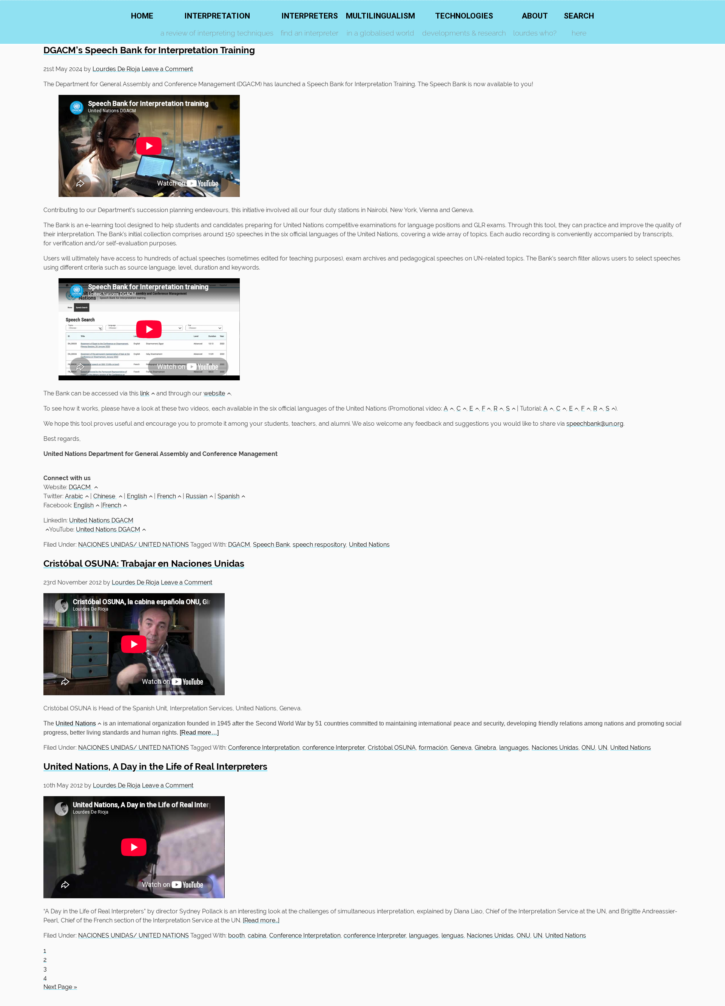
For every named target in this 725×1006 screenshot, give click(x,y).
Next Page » (60, 986)
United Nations (369, 544)
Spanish (228, 496)
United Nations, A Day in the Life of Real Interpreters (155, 766)
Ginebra (485, 747)
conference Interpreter (333, 747)
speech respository (319, 544)
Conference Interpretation (263, 747)
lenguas (452, 935)
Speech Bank (271, 544)
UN (602, 747)
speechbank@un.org (594, 423)
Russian (196, 496)
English (137, 496)
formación (433, 747)
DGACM (80, 487)
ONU (588, 747)
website (214, 393)
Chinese (105, 496)
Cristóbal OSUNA (392, 747)
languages (514, 747)
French (166, 496)
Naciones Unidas (555, 747)
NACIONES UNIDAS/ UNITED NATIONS (133, 544)
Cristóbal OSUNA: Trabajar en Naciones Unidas (143, 563)
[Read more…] (199, 732)
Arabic (74, 496)
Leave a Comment (167, 69)
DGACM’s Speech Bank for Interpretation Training (149, 50)
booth (236, 935)
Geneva (461, 747)
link (144, 393)
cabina (257, 935)
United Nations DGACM (108, 529)
